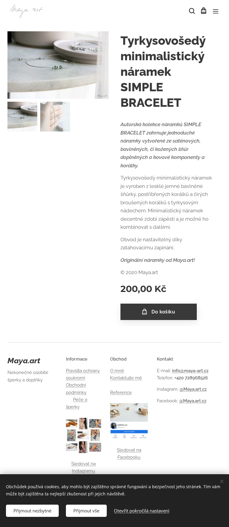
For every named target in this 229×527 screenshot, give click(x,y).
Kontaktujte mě (126, 378)
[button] (191, 11)
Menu (216, 11)
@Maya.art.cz (193, 389)
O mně (117, 370)
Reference (121, 392)
